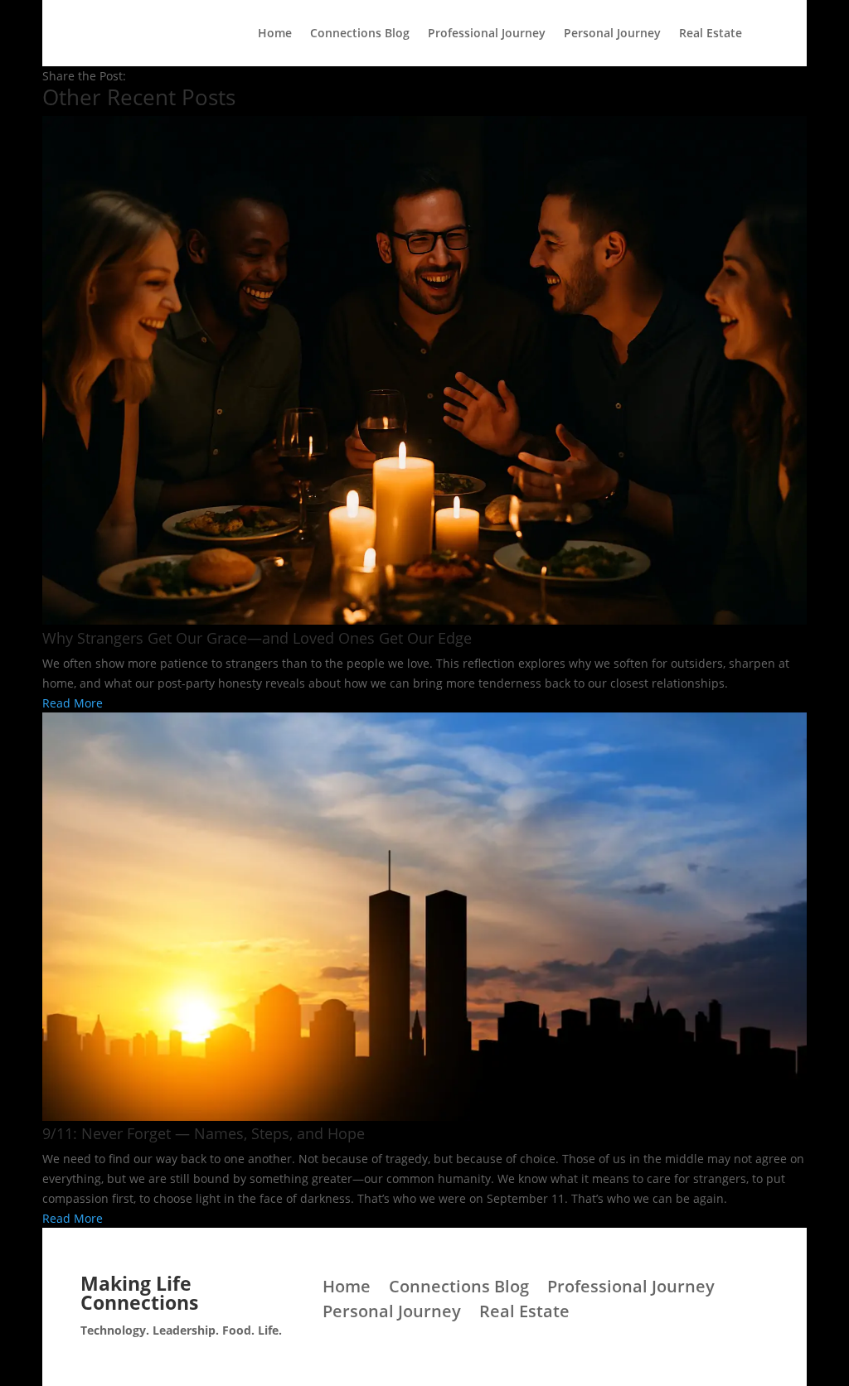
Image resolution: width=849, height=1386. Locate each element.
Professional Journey (487, 34)
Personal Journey (612, 34)
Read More (72, 703)
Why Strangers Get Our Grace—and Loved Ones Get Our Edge (257, 638)
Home (275, 34)
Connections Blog (360, 34)
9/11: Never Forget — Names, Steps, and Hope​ (203, 1133)
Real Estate (710, 34)
